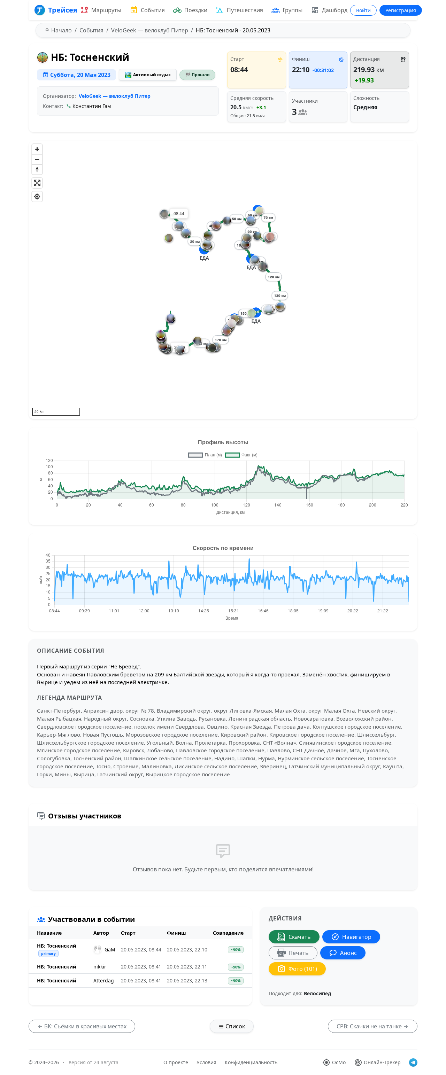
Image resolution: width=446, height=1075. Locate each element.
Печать (299, 953)
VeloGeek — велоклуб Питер (115, 96)
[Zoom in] (37, 149)
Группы (292, 10)
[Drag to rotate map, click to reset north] (37, 169)
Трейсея (62, 10)
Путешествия (245, 10)
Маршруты (106, 10)
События (153, 10)
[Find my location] (37, 196)
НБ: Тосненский (56, 945)
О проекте (175, 1062)
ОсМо (339, 1062)
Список (234, 1026)
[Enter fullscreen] (37, 183)
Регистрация (400, 10)
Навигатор (356, 937)
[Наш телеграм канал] (413, 1062)
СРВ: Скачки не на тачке (370, 1026)
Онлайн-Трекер (382, 1062)
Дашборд (334, 10)
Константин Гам (91, 106)
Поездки (195, 10)
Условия (206, 1062)
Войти (363, 10)
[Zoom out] (37, 159)
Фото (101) (303, 969)
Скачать (300, 937)
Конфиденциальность (251, 1062)
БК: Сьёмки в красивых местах (84, 1026)
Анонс (348, 953)
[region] (223, 280)
